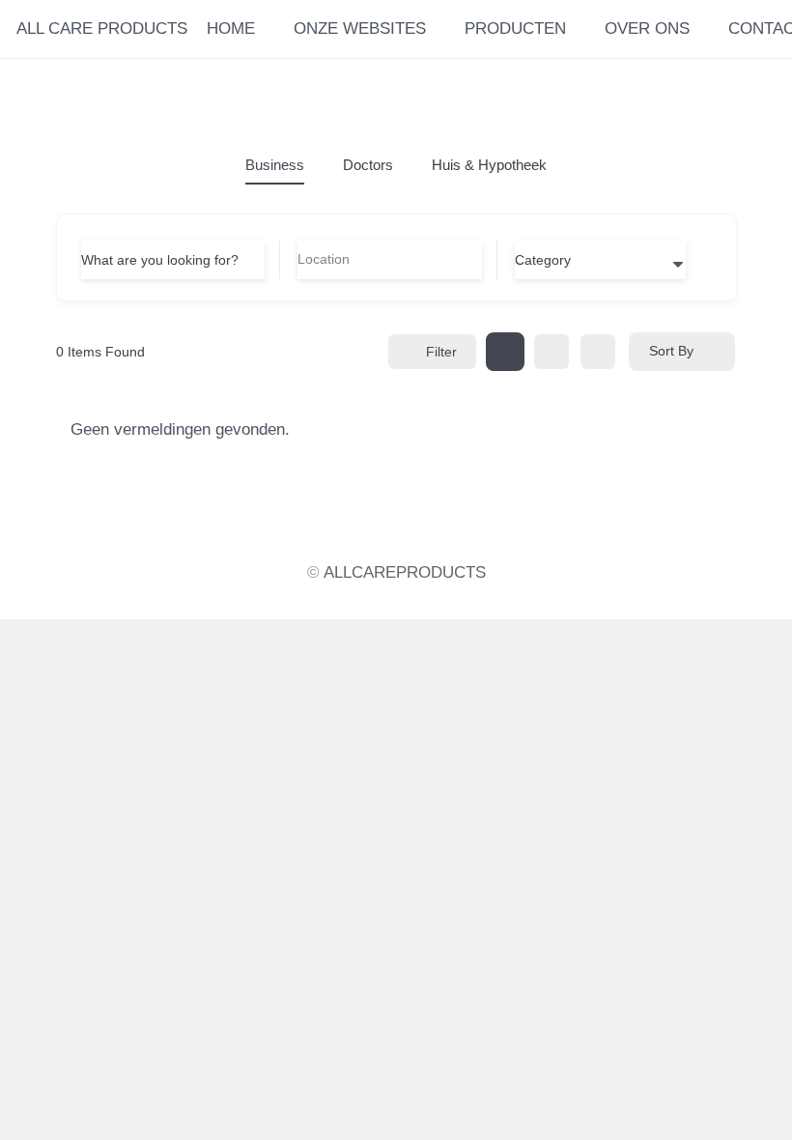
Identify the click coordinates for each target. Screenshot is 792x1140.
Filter (441, 351)
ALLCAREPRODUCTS (405, 572)
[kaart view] (598, 351)
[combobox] (600, 260)
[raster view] (505, 351)
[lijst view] (551, 351)
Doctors (368, 165)
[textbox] (543, 259)
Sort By (671, 350)
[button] (701, 29)
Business (274, 165)
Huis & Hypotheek (489, 165)
